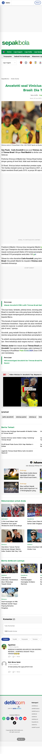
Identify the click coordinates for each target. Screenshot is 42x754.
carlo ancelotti (7, 417)
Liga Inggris (18, 52)
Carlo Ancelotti (17, 150)
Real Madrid (26, 152)
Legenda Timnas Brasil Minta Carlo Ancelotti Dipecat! (17, 452)
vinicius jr (32, 417)
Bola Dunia (15, 79)
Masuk (38, 2)
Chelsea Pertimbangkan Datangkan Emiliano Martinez (28, 581)
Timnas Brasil (8, 152)
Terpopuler (7, 56)
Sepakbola (5, 79)
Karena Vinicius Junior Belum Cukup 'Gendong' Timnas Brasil (17, 439)
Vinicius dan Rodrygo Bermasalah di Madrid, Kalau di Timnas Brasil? (19, 432)
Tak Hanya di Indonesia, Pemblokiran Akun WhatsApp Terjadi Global (9, 581)
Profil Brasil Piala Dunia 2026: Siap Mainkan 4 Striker (17, 445)
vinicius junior (21, 417)
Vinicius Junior (7, 345)
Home (9, 52)
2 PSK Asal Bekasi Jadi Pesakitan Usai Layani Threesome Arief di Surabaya (11, 523)
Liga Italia (28, 52)
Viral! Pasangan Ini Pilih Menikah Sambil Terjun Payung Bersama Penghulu (9, 605)
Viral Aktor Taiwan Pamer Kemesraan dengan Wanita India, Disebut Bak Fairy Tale (11, 549)
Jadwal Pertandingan (22, 56)
